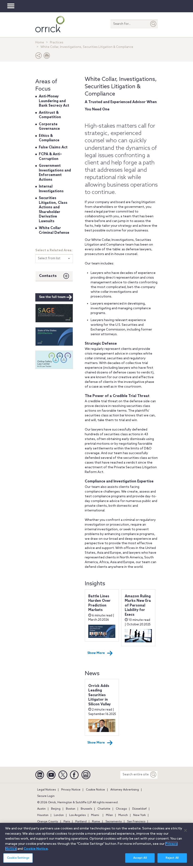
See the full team (52, 297)
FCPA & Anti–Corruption (50, 156)
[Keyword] (153, 774)
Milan (109, 815)
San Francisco (136, 821)
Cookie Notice (95, 789)
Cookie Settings (18, 858)
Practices (56, 42)
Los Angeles (77, 815)
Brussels (86, 809)
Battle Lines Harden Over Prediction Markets (99, 603)
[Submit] (153, 24)
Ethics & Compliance (49, 138)
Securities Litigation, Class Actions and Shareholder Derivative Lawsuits (53, 209)
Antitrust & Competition (50, 115)
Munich (123, 815)
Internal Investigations (51, 188)
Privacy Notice (70, 789)
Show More (96, 653)
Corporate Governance (49, 126)
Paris (67, 821)
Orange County (47, 821)
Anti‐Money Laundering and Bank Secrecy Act (54, 101)
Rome (96, 821)
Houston (42, 815)
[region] (96, 844)
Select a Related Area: (53, 250)
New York (139, 815)
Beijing (55, 809)
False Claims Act (53, 147)
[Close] (185, 830)
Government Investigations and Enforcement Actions (55, 173)
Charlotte (103, 809)
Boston (70, 809)
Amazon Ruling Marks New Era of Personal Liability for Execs (138, 605)
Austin (41, 809)
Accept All (140, 858)
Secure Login (46, 796)
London (59, 815)
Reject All (172, 858)
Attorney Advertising (124, 789)
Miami (95, 815)
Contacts (48, 276)
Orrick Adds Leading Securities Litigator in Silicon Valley (99, 695)
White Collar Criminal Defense (54, 230)
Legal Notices (46, 789)
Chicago (121, 809)
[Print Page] (47, 57)
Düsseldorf (139, 809)
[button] (38, 57)
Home (39, 42)
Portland (81, 821)
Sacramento (113, 821)
